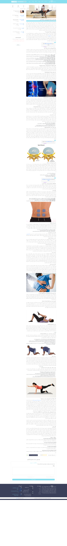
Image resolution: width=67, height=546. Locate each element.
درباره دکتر (29, 1)
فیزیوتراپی (49, 35)
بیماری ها (39, 1)
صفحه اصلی (49, 1)
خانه (40, 487)
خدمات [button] (46, 1)
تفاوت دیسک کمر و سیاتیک (48, 43)
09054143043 (26, 487)
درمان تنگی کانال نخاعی (49, 141)
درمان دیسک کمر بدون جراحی (37, 400)
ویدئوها (36, 1)
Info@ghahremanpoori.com (26, 490)
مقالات (42, 1)
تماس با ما (33, 1)
